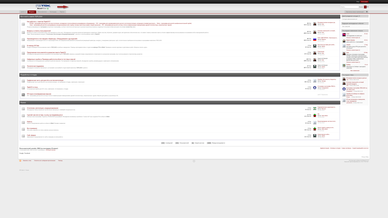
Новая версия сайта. (323, 134)
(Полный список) (50, 150)
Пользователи (42, 12)
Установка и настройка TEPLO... (327, 86)
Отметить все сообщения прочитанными (44, 160)
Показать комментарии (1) (353, 50)
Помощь (60, 160)
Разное (23, 102)
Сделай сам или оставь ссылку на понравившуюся (45, 115)
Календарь (53, 12)
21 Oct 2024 (321, 41)
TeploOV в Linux (32, 87)
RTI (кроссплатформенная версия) (39, 94)
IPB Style (21, 170)
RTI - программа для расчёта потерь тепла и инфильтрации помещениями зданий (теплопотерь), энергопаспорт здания (137, 25)
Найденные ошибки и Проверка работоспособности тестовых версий (51, 59)
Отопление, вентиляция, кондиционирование (42, 108)
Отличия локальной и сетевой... (327, 30)
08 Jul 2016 (321, 82)
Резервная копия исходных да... (327, 22)
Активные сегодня (335, 148)
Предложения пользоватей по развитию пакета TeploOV (46, 52)
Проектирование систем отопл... (327, 121)
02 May (366, 52)
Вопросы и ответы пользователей (39, 31)
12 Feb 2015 (321, 123)
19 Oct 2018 (321, 117)
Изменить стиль (27, 160)
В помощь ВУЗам (33, 45)
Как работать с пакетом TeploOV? (38, 21)
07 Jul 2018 (321, 130)
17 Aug (366, 44)
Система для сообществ (355, 160)
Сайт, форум (31, 135)
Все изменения (355, 70)
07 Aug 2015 (321, 54)
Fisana (27, 170)
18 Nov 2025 (321, 34)
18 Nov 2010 (321, 48)
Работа (29, 122)
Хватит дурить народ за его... (326, 127)
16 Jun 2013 (321, 110)
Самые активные (346, 148)
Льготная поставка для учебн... (326, 44)
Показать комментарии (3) (353, 37)
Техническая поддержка (35, 66)
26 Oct (366, 40)
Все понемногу (32, 128)
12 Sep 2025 (321, 89)
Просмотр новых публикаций (355, 12)
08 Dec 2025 (321, 25)
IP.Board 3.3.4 (365, 160)
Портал (62, 12)
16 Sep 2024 (321, 137)
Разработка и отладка (29, 75)
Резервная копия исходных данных (356, 78)
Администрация (324, 148)
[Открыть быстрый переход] (366, 11)
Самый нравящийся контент (360, 148)
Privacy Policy (365, 157)
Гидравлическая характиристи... (327, 107)
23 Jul (366, 64)
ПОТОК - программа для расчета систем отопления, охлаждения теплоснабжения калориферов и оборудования (62, 23)
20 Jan (366, 33)
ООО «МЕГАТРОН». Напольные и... (328, 38)
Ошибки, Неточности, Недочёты (327, 79)
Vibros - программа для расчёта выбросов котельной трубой (174, 23)
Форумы (32, 12)
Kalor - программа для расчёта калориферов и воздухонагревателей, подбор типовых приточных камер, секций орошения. (65, 25)
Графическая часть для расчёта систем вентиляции (45, 80)
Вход (358, 1)
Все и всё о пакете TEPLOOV (31, 16)
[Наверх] (194, 161)
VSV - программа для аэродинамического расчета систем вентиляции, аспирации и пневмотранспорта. (126, 23)
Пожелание (321, 51)
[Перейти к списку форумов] (44, 6)
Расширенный (368, 7)
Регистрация (364, 1)
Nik (318, 114)
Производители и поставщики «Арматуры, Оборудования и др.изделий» (52, 39)
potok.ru (23, 12)
